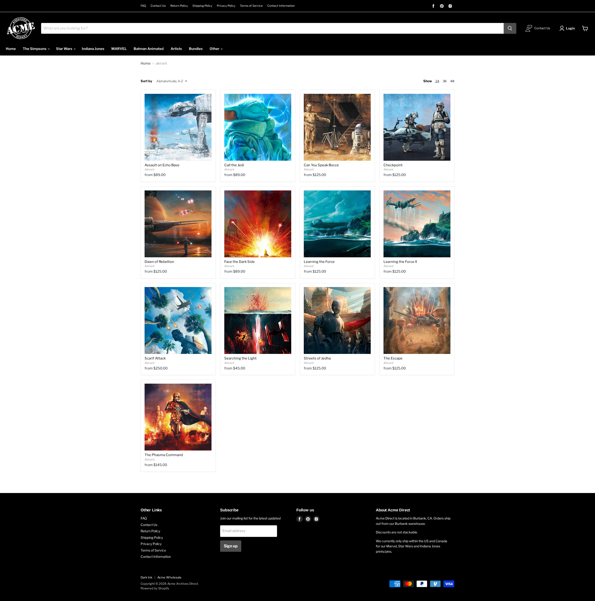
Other (215, 49)
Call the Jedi (234, 165)
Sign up (231, 546)
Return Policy (179, 5)
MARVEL (119, 49)
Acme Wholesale (169, 577)
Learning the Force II (400, 262)
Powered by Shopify (155, 588)
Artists (176, 49)
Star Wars (64, 49)
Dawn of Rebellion (159, 262)
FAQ (143, 5)
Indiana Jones (93, 49)
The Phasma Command (164, 455)
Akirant (150, 169)
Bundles (196, 49)
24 (437, 81)
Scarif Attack (155, 358)
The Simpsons (35, 49)
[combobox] (272, 28)
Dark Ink (146, 577)
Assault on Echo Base (162, 165)
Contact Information (281, 5)
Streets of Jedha (317, 358)
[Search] (510, 28)
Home (11, 49)
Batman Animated (149, 49)
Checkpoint (393, 165)
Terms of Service (251, 5)
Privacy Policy (226, 5)
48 (452, 81)
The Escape (393, 358)
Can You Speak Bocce (321, 165)
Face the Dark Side (239, 262)
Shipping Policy (202, 5)
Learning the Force (319, 262)
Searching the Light (240, 358)
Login (570, 28)
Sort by (146, 81)
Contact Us (158, 5)
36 (445, 81)
